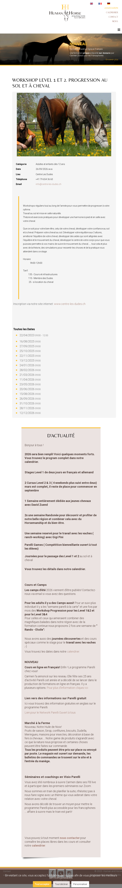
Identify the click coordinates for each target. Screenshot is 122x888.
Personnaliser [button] (80, 884)
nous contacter (70, 838)
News (115, 21)
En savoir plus (112, 59)
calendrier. (73, 651)
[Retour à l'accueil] (67, 13)
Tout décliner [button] (61, 884)
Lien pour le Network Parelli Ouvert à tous (50, 712)
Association (111, 8)
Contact (113, 17)
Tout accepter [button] (42, 884)
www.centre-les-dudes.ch (69, 304)
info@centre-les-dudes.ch (48, 184)
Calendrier (112, 12)
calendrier (38, 845)
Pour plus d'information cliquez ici (68, 687)
